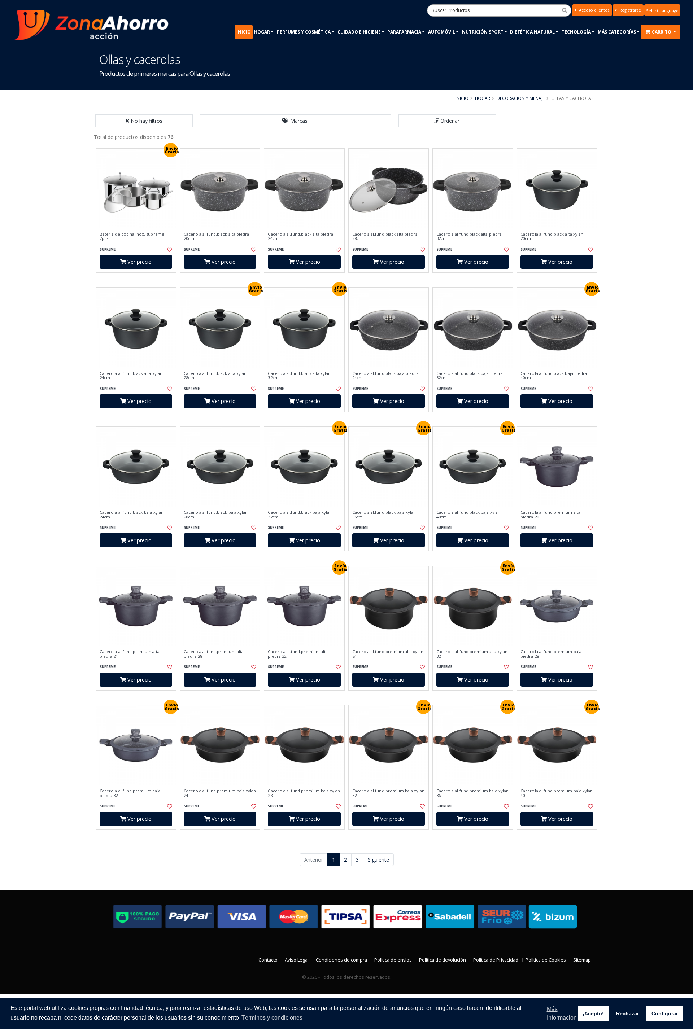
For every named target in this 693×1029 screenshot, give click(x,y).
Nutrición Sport (483, 32)
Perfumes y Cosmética (304, 32)
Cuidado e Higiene (359, 32)
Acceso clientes (593, 10)
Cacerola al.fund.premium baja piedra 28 (550, 653)
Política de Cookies (546, 960)
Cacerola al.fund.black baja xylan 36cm (384, 514)
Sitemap (582, 960)
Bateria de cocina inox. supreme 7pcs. (132, 236)
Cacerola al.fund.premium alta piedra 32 (298, 653)
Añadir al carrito (138, 278)
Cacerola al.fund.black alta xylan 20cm (551, 236)
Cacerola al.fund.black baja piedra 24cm (385, 375)
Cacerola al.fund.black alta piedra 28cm (385, 236)
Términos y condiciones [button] (271, 1018)
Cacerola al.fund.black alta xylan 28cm (215, 375)
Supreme (108, 249)
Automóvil (441, 32)
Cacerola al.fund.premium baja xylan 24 (220, 793)
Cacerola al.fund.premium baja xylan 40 (556, 793)
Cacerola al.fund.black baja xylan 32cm (300, 514)
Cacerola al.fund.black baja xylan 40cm (468, 514)
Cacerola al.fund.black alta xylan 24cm (131, 375)
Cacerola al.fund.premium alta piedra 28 (214, 653)
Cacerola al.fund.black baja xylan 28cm (216, 514)
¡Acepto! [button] (593, 1013)
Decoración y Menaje (521, 98)
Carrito (662, 32)
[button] (295, 120)
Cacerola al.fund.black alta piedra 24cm (300, 236)
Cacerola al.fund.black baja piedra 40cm (553, 375)
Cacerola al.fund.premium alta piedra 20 (550, 514)
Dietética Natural (532, 32)
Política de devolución (442, 960)
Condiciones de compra (341, 960)
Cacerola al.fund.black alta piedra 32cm (469, 236)
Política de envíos (393, 960)
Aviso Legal (297, 960)
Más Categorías (617, 32)
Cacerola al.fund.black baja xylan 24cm (132, 514)
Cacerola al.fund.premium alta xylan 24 (387, 653)
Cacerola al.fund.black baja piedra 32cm (469, 375)
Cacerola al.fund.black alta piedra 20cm (216, 236)
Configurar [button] (664, 1013)
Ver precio (139, 261)
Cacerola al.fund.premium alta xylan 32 (471, 653)
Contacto (268, 960)
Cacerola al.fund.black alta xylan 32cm (299, 375)
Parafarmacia (404, 32)
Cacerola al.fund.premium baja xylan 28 (304, 793)
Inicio (243, 32)
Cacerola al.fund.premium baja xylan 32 (388, 793)
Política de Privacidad (495, 960)
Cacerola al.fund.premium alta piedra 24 (130, 653)
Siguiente (378, 859)
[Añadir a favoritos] (169, 250)
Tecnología (576, 32)
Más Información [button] (562, 1013)
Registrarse (629, 10)
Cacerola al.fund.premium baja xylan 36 (472, 793)
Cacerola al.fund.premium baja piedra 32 (130, 793)
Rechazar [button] (627, 1013)
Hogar (262, 32)
